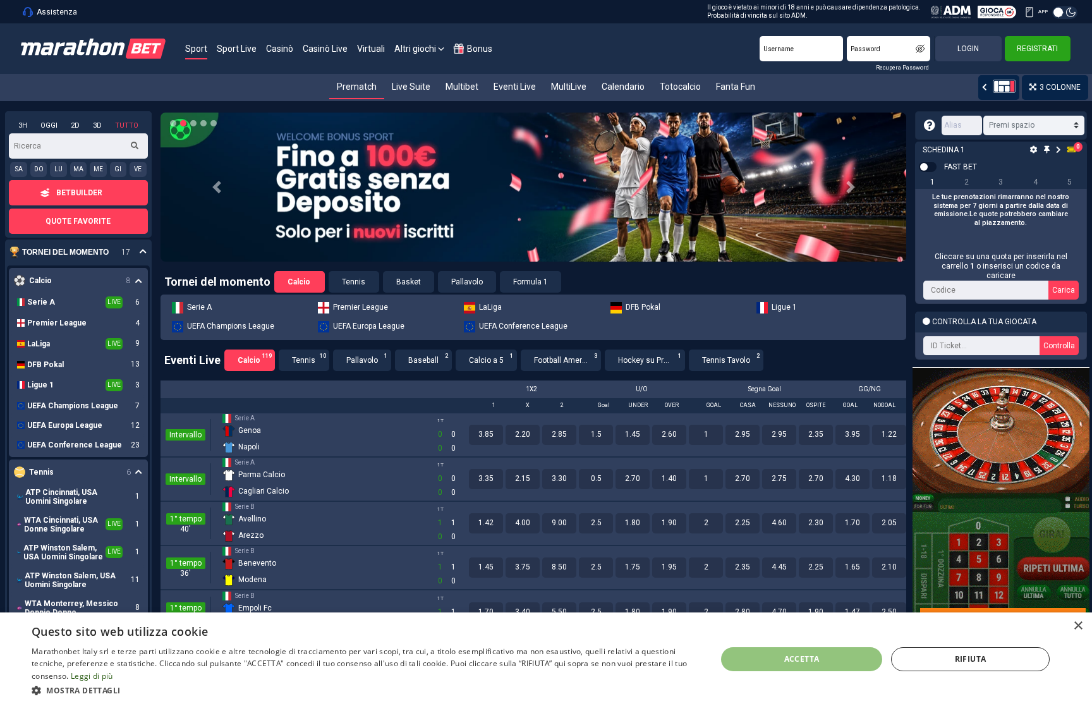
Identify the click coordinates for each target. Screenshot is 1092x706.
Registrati (1037, 48)
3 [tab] (1000, 182)
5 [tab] (1069, 182)
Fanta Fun (735, 87)
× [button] (1078, 626)
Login (968, 48)
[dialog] (546, 659)
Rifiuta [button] (970, 659)
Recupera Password (902, 67)
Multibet (462, 87)
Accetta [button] (802, 659)
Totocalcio (680, 87)
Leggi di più (92, 676)
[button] (216, 187)
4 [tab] (1035, 182)
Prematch (357, 87)
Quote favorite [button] (78, 221)
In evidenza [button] (71, 252)
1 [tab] (932, 182)
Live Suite (411, 87)
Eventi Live (515, 87)
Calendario (623, 87)
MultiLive (568, 87)
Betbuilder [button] (79, 192)
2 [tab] (966, 182)
